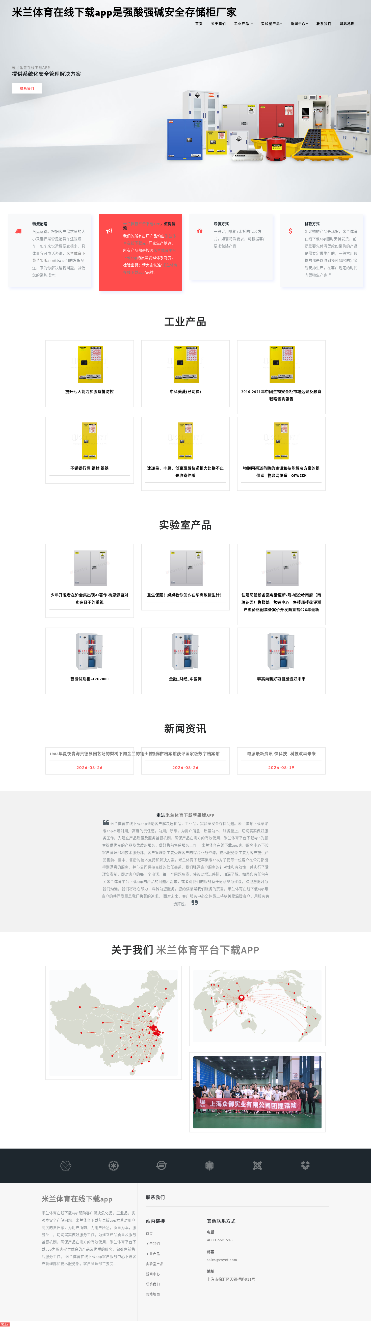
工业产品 (242, 23)
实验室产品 (270, 23)
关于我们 (218, 23)
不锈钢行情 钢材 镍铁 (89, 468)
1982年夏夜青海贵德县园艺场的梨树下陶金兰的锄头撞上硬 (105, 753)
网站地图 (347, 23)
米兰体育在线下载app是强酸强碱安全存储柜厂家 (124, 12)
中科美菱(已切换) (185, 391)
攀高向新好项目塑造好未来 (281, 678)
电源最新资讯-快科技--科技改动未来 (281, 753)
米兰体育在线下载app (31, 68)
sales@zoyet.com (222, 1259)
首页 (199, 23)
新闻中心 (298, 23)
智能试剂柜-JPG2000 (89, 678)
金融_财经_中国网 (185, 678)
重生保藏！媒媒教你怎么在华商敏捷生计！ (185, 595)
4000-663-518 (220, 1240)
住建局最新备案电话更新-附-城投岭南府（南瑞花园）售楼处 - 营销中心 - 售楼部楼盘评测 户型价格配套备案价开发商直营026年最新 (281, 602)
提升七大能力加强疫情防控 (89, 391)
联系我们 (324, 23)
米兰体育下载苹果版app (190, 815)
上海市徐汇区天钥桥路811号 (231, 1279)
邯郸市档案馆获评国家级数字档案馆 (185, 753)
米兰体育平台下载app (141, 224)
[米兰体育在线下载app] (65, 1167)
